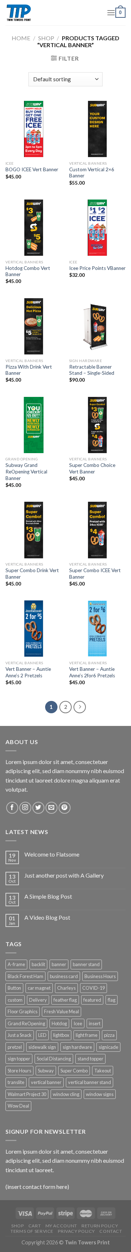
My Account (61, 1225)
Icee (78, 1023)
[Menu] (111, 12)
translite (16, 1082)
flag (111, 1000)
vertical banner (46, 1082)
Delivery (38, 1000)
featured (92, 1000)
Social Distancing (54, 1059)
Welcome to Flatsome (51, 854)
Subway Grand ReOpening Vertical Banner (26, 471)
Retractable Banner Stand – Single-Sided (91, 370)
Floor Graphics (22, 1011)
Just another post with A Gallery (64, 875)
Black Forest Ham (25, 976)
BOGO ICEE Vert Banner (31, 169)
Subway (46, 1071)
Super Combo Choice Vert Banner (92, 468)
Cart (34, 1225)
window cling (66, 1094)
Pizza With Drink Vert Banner (28, 370)
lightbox (61, 1035)
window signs (100, 1094)
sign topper (19, 1059)
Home (21, 37)
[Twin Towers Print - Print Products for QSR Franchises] (50, 12)
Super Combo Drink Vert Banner (32, 573)
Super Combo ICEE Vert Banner (95, 573)
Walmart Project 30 (27, 1094)
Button (14, 988)
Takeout (102, 1071)
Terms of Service (32, 1231)
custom (15, 1000)
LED (42, 1035)
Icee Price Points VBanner (97, 268)
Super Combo (74, 1071)
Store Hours (19, 1071)
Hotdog (59, 1023)
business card (64, 976)
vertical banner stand (89, 1082)
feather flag (65, 1000)
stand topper (90, 1059)
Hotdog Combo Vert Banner (27, 271)
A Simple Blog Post (48, 896)
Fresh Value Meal (61, 1011)
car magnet (39, 988)
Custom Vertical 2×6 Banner (91, 173)
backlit (38, 964)
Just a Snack (20, 1035)
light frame (87, 1035)
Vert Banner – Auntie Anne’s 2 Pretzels (28, 672)
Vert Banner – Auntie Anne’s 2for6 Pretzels (92, 672)
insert (94, 1023)
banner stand (86, 964)
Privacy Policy (76, 1231)
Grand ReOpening (26, 1023)
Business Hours (100, 976)
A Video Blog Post (47, 917)
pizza (109, 1035)
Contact (110, 1231)
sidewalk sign (42, 1047)
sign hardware (77, 1047)
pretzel (15, 1047)
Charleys (66, 988)
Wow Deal (18, 1106)
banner (59, 964)
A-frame (16, 964)
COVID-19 (93, 988)
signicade (108, 1047)
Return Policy (100, 1225)
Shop (46, 37)
